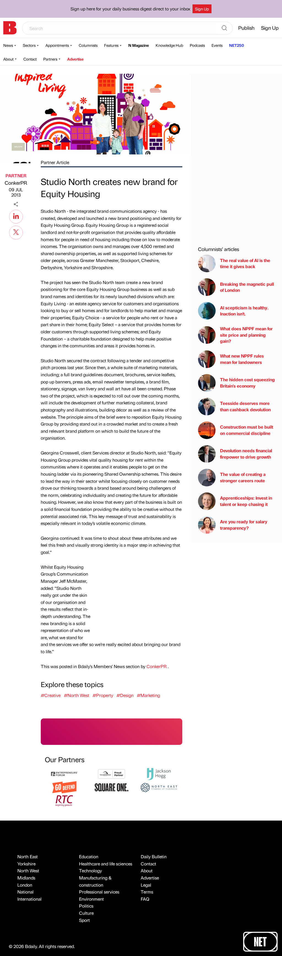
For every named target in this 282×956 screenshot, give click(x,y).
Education (88, 856)
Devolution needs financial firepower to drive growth (246, 453)
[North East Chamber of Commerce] (158, 786)
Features (111, 45)
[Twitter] (16, 232)
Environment (91, 899)
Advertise (75, 58)
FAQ (145, 899)
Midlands (26, 878)
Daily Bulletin (154, 856)
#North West (76, 695)
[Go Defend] (64, 786)
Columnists (88, 45)
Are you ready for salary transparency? (243, 524)
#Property (103, 695)
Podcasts (197, 45)
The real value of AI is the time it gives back (245, 263)
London (24, 885)
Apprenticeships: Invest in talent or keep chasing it (246, 501)
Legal (146, 885)
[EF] (64, 773)
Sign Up (202, 9)
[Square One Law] (111, 786)
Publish (246, 27)
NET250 (236, 45)
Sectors (29, 45)
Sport (84, 920)
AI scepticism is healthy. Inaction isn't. (244, 311)
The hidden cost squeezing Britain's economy (247, 382)
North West (28, 870)
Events (217, 45)
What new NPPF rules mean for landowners (242, 359)
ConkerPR (16, 182)
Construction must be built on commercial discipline (246, 430)
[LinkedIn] (16, 216)
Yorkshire (26, 864)
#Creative (51, 695)
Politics (86, 906)
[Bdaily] (10, 28)
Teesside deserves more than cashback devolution (245, 406)
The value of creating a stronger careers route (242, 477)
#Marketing (148, 695)
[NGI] (111, 773)
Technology (90, 870)
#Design (125, 695)
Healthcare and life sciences (105, 864)
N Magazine (138, 45)
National (25, 892)
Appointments (57, 45)
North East (27, 856)
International (29, 899)
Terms (147, 892)
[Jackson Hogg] (158, 773)
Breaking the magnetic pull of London (247, 287)
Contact (30, 58)
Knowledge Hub (169, 45)
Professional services (99, 892)
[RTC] (64, 800)
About (8, 58)
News (8, 45)
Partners (50, 58)
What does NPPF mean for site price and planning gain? (246, 335)
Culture (86, 913)
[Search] (224, 28)
